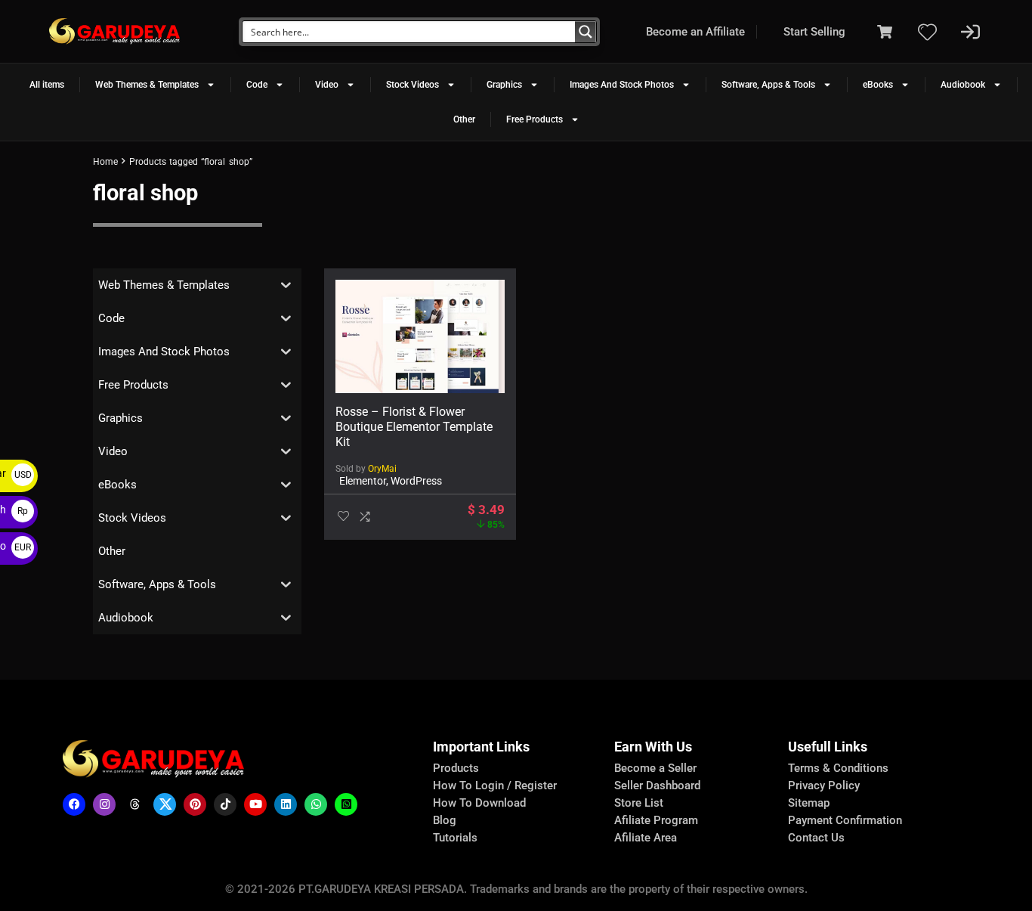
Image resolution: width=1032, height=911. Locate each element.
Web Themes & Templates (147, 84)
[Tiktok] (225, 804)
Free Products (534, 119)
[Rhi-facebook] (74, 804)
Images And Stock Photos (622, 84)
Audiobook (963, 84)
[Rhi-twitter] (164, 804)
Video (326, 84)
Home (105, 161)
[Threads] (134, 804)
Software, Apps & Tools (768, 84)
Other (464, 119)
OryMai (382, 468)
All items (46, 84)
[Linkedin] (285, 804)
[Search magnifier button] (585, 31)
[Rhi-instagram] (104, 804)
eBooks (878, 84)
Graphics (504, 84)
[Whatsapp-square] (346, 804)
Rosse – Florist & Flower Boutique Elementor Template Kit (414, 426)
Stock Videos (412, 84)
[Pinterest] (195, 804)
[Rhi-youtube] (255, 804)
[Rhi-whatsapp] (315, 804)
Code (256, 84)
